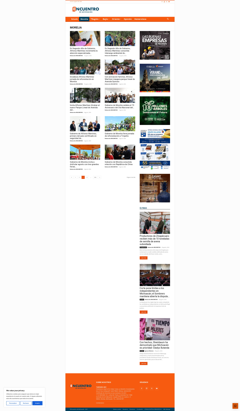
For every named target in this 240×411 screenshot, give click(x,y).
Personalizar (13, 403)
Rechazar (26, 403)
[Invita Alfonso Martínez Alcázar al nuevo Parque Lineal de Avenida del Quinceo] (85, 95)
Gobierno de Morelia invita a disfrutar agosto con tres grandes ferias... (84, 164)
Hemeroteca (140, 19)
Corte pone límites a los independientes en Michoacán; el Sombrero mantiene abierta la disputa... (154, 292)
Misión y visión (117, 409)
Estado (74, 19)
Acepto (37, 403)
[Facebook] (162, 2)
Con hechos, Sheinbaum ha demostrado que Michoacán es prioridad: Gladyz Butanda (154, 345)
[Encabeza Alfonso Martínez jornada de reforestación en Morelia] (85, 66)
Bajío (105, 19)
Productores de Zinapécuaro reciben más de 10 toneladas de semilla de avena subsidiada (154, 240)
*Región (95, 19)
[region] (24, 397)
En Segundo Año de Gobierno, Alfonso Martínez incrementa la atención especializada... (84, 50)
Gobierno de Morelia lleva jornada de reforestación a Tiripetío (119, 134)
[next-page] (99, 177)
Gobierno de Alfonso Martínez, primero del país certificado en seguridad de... (83, 135)
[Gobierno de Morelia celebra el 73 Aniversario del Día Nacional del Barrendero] (120, 95)
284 (95, 177)
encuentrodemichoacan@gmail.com (115, 403)
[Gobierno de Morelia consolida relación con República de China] (120, 152)
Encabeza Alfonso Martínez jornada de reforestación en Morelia (82, 79)
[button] (168, 19)
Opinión (128, 19)
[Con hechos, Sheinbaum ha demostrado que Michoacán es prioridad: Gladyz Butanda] (155, 329)
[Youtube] (169, 2)
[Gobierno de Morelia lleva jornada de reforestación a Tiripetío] (120, 123)
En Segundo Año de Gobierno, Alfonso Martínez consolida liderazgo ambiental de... (117, 50)
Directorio (132, 409)
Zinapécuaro (143, 247)
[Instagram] (164, 2)
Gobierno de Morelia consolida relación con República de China (118, 163)
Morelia (84, 19)
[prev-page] (71, 177)
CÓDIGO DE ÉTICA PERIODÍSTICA (153, 409)
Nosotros (125, 409)
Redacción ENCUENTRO (76, 55)
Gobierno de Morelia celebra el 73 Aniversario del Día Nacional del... (119, 106)
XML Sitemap (166, 409)
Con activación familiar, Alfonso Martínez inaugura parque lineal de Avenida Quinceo (120, 79)
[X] (167, 2)
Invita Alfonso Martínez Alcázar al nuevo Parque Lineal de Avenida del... (85, 107)
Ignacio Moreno (149, 351)
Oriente (116, 19)
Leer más (143, 258)
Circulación (140, 409)
